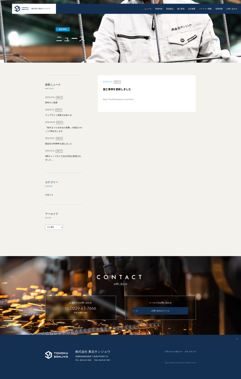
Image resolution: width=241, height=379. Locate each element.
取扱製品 (169, 9)
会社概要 (191, 9)
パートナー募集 (205, 9)
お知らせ (49, 195)
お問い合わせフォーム (160, 310)
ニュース (148, 9)
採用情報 (219, 9)
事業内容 (158, 9)
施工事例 (180, 9)
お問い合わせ (231, 9)
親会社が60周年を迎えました (58, 143)
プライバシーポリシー (174, 351)
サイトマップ (190, 351)
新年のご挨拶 (51, 102)
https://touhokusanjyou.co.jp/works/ (118, 99)
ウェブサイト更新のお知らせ (58, 115)
